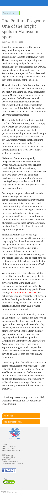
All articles (8, 416)
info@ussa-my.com (13, 450)
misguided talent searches (23, 292)
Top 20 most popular (13, 422)
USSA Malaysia (12, 492)
